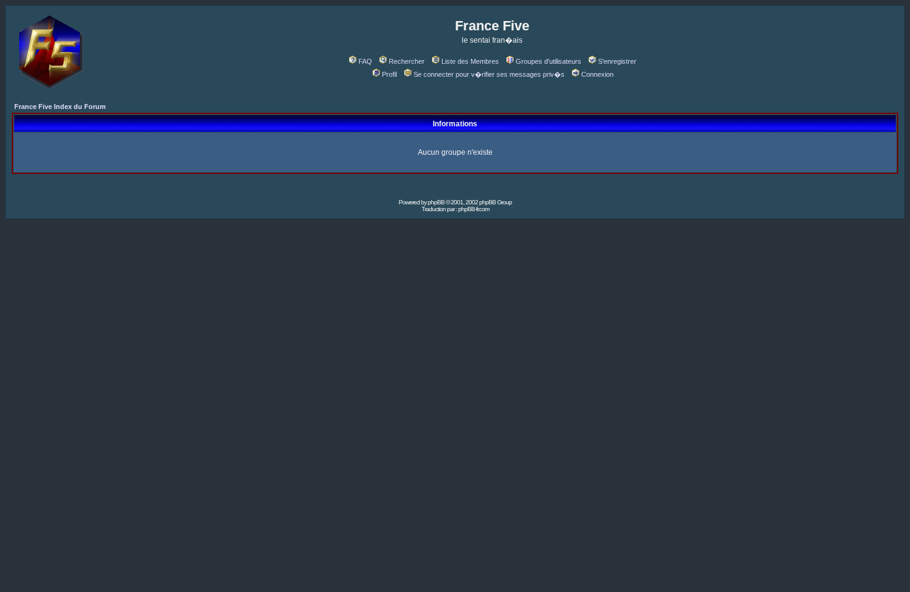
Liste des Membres (470, 61)
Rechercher (407, 61)
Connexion (597, 74)
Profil (389, 74)
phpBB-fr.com (473, 209)
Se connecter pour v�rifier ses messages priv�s (489, 74)
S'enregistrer (617, 61)
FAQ (365, 61)
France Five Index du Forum (60, 106)
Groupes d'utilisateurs (548, 61)
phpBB (436, 202)
